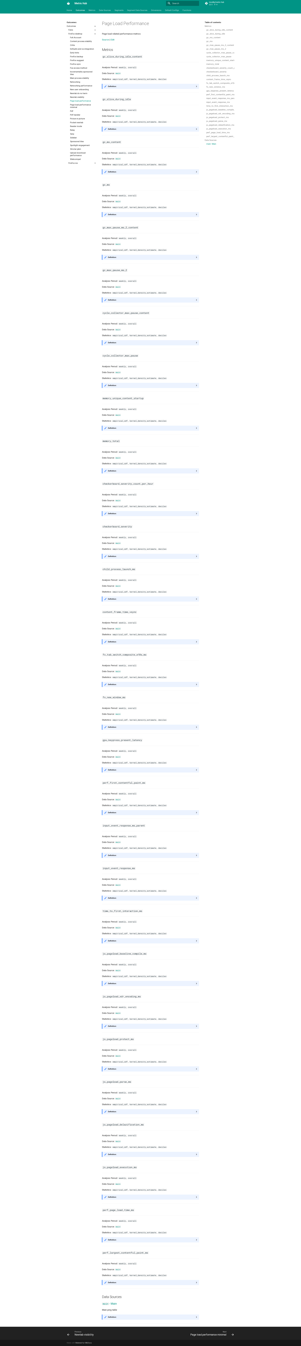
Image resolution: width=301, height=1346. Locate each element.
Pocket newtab (76, 122)
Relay (72, 130)
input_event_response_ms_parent (220, 98)
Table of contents (213, 22)
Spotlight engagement (80, 145)
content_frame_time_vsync (218, 79)
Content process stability (81, 41)
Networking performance (81, 86)
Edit (112, 39)
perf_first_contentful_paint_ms (220, 94)
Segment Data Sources (137, 10)
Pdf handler (75, 115)
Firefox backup (76, 56)
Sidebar (73, 137)
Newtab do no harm (78, 93)
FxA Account (75, 37)
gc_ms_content (213, 37)
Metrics (92, 10)
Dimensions (156, 10)
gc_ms (209, 41)
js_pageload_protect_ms (217, 117)
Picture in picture (77, 119)
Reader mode (76, 126)
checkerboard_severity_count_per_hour (220, 68)
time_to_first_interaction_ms (219, 106)
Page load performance (80, 101)
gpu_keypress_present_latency (220, 91)
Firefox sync (75, 64)
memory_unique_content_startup (220, 60)
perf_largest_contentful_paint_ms (220, 136)
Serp (72, 134)
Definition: (112, 86)
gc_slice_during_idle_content (219, 30)
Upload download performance (78, 154)
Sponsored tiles (77, 141)
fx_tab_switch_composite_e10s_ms (220, 83)
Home (69, 10)
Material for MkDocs (83, 1343)
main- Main (211, 144)
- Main (110, 1303)
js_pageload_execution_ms (218, 129)
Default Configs (172, 10)
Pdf (71, 111)
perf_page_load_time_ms (218, 132)
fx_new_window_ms (215, 87)
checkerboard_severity (216, 72)
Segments (118, 10)
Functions (186, 10)
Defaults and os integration (82, 49)
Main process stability (79, 78)
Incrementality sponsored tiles (81, 73)
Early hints (74, 53)
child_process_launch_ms (218, 75)
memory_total (212, 64)
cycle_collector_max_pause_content (220, 53)
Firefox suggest (77, 60)
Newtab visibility (77, 97)
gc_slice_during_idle (215, 34)
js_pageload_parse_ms (216, 121)
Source (105, 39)
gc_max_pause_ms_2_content (220, 45)
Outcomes (80, 10)
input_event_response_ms (218, 102)
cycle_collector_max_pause (218, 56)
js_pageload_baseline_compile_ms (220, 110)
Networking (75, 82)
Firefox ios (73, 163)
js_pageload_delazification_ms (220, 125)
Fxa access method (78, 68)
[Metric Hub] (68, 3)
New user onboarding (79, 89)
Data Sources (105, 10)
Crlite (72, 45)
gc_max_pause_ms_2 (216, 49)
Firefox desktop (75, 34)
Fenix (70, 30)
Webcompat (75, 159)
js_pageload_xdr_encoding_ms (220, 113)
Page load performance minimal (80, 106)
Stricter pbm (75, 149)
